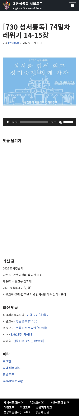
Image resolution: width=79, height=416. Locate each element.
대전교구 (9, 407)
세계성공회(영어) (14, 402)
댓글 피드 (8, 374)
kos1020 (13, 43)
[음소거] (60, 122)
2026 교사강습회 (13, 268)
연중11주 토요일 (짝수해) (31, 328)
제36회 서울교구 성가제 (17, 281)
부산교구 (25, 407)
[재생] (8, 122)
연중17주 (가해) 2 (37, 315)
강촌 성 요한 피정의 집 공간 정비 (22, 275)
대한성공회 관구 (59, 402)
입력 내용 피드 (12, 368)
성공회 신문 (42, 412)
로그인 (7, 361)
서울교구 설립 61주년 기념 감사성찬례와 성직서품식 (34, 294)
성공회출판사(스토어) (17, 412)
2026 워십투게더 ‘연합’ (17, 288)
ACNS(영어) (37, 402)
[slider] (68, 121)
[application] (39, 122)
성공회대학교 (44, 407)
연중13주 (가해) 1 (27, 321)
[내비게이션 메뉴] (72, 5)
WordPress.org (13, 381)
